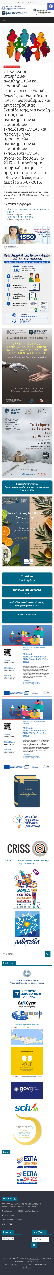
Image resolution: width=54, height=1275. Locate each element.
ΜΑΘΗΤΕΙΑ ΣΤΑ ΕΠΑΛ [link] (27, 614)
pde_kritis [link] (8, 1224)
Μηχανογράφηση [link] (27, 186)
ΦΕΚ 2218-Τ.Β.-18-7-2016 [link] (21, 217)
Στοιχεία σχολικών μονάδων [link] (27, 1024)
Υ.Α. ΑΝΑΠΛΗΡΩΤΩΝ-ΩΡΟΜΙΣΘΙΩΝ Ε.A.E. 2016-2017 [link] (28, 210)
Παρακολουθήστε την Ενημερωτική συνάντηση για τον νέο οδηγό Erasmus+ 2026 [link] (27, 487)
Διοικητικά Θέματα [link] (12, 67)
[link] (50, 6)
